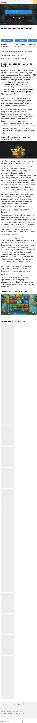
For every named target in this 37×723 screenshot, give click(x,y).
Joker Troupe (7, 406)
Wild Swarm (7, 573)
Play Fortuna (20, 44)
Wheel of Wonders (7, 364)
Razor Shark (7, 426)
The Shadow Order (7, 447)
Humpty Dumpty (7, 635)
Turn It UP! (7, 531)
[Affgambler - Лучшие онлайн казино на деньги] (4, 2)
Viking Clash (7, 510)
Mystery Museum (7, 385)
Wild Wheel (7, 656)
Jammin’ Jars (7, 489)
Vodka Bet (32, 44)
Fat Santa (7, 552)
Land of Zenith (7, 343)
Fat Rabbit (7, 593)
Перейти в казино (18, 12)
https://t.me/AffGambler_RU (16, 713)
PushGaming (27, 51)
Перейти (7, 40)
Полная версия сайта (18, 704)
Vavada (4, 44)
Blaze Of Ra (7, 614)
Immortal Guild (7, 468)
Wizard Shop (7, 677)
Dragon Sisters (7, 698)
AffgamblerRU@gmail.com (14, 711)
